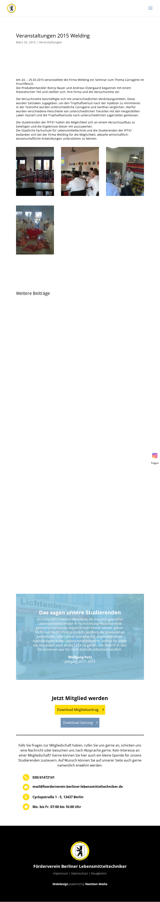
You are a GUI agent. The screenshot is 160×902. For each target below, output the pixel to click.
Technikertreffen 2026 (39, 540)
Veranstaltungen (50, 42)
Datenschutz (79, 873)
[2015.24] (35, 254)
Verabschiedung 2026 (39, 313)
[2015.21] (35, 196)
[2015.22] (80, 196)
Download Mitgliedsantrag (78, 709)
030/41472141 (43, 777)
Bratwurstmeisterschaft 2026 (45, 426)
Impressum (60, 873)
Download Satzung (78, 722)
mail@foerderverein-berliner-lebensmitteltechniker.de (77, 786)
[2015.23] (125, 196)
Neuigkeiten (99, 873)
